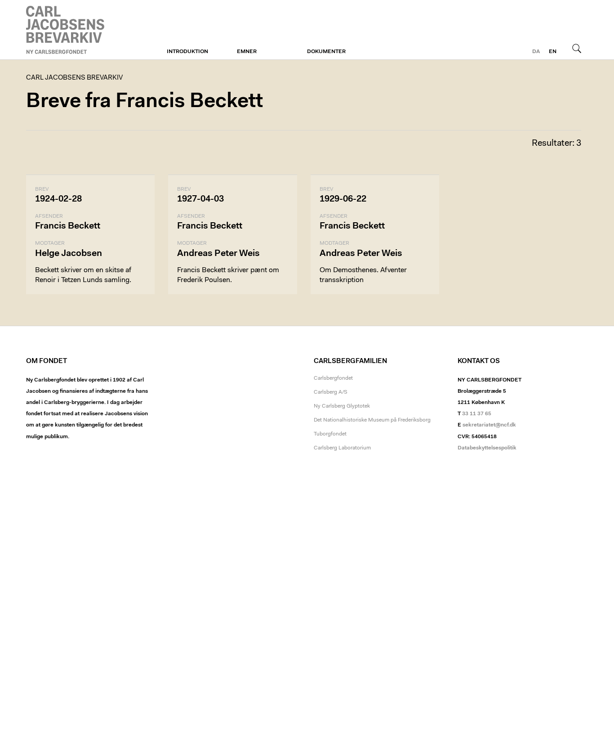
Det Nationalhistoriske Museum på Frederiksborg (372, 420)
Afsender (49, 216)
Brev (42, 189)
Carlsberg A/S (330, 392)
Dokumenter (326, 51)
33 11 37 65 (476, 414)
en (552, 51)
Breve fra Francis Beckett (144, 102)
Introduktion (187, 51)
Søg (576, 48)
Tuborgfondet (330, 434)
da (536, 51)
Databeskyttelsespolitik (487, 448)
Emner (247, 51)
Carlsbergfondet (333, 378)
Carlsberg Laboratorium (342, 448)
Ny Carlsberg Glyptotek (342, 406)
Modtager (50, 243)
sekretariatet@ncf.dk (489, 425)
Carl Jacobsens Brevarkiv (66, 30)
